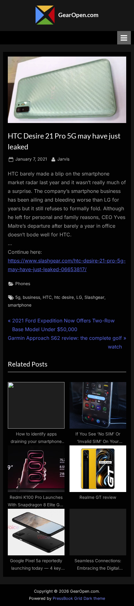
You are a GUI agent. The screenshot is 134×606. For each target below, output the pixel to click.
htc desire (64, 297)
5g (17, 297)
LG (79, 297)
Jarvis (63, 159)
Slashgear (94, 297)
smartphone (19, 305)
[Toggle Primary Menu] (124, 37)
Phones (22, 283)
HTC (47, 297)
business (31, 297)
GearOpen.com (78, 14)
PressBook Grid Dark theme (79, 598)
